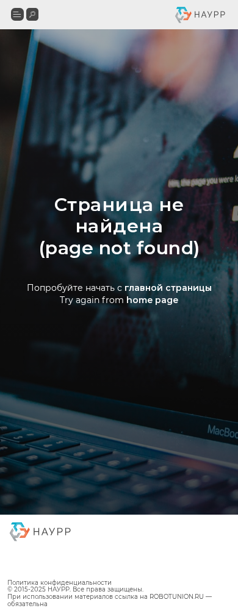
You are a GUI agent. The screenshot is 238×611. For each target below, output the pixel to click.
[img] (32, 14)
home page (152, 348)
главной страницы (168, 336)
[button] (17, 14)
